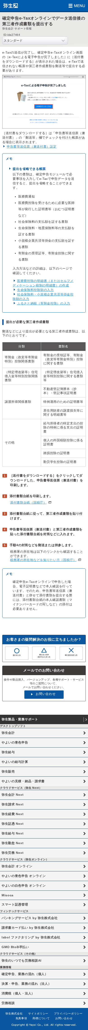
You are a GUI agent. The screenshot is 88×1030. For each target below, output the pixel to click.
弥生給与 (8, 752)
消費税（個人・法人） (18, 993)
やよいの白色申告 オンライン (24, 885)
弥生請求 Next (12, 804)
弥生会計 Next (12, 794)
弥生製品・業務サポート (20, 719)
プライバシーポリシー (68, 1013)
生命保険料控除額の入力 (35, 290)
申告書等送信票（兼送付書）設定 (32, 146)
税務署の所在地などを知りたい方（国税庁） (43, 560)
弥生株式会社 (14, 1013)
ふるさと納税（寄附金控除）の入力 (43, 303)
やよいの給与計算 (15, 762)
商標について (41, 1018)
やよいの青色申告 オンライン (24, 876)
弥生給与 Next (12, 833)
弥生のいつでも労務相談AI (22, 960)
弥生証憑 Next (12, 823)
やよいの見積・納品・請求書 (23, 781)
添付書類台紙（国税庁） (28, 502)
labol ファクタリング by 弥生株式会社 (31, 937)
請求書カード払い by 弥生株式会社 (28, 927)
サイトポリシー (38, 1013)
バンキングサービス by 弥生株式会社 (30, 918)
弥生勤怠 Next (12, 843)
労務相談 (8, 1003)
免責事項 (21, 1018)
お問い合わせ (46, 694)
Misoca (8, 895)
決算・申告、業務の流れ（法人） (26, 983)
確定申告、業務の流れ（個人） (25, 974)
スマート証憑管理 (15, 904)
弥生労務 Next (12, 852)
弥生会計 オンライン (17, 866)
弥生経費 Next (12, 814)
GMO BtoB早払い (15, 947)
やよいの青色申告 (15, 742)
